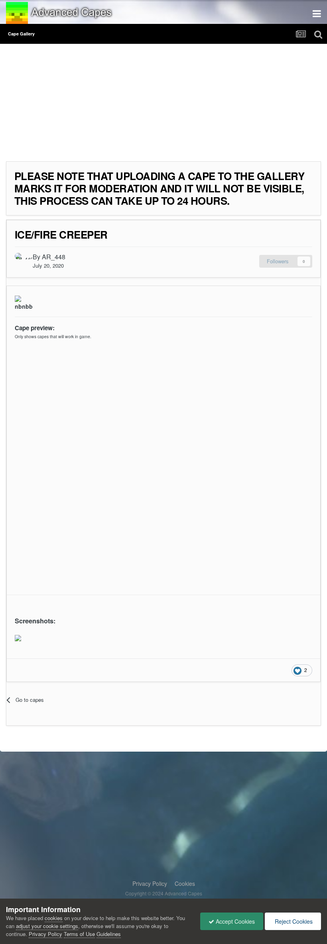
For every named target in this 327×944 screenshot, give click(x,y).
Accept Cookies (234, 921)
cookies (54, 918)
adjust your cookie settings (47, 926)
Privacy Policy (149, 883)
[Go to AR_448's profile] (21, 259)
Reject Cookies (293, 921)
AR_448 (53, 256)
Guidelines (109, 934)
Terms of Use (79, 934)
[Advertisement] (99, 105)
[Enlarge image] (18, 637)
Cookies (185, 883)
